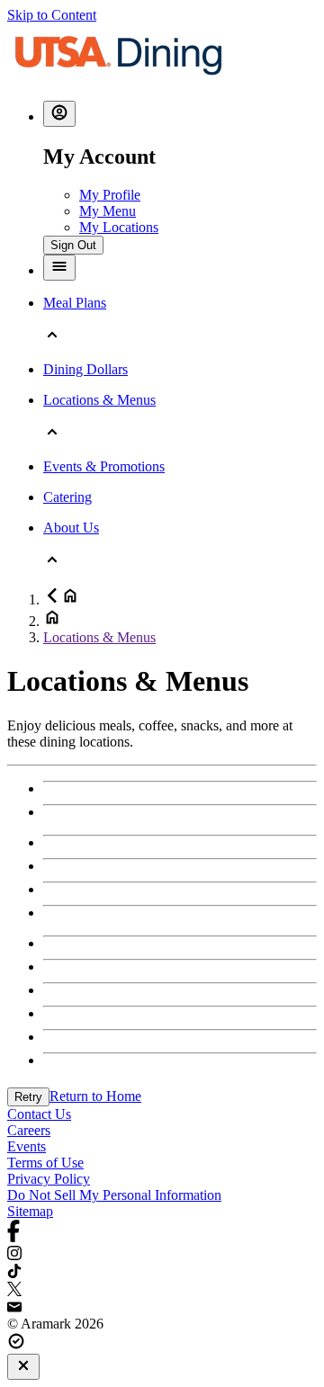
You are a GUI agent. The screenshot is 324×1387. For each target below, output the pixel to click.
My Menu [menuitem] (107, 211)
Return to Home (95, 1096)
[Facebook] (162, 1233)
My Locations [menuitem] (118, 227)
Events (26, 1146)
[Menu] (59, 268)
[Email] (162, 1308)
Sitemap (30, 1211)
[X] (162, 1291)
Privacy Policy (48, 1178)
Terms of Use (45, 1162)
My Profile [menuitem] (109, 194)
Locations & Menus (99, 637)
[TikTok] (162, 1273)
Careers (28, 1130)
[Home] (118, 77)
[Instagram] (162, 1255)
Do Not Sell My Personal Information (114, 1195)
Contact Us (39, 1114)
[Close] (23, 1367)
